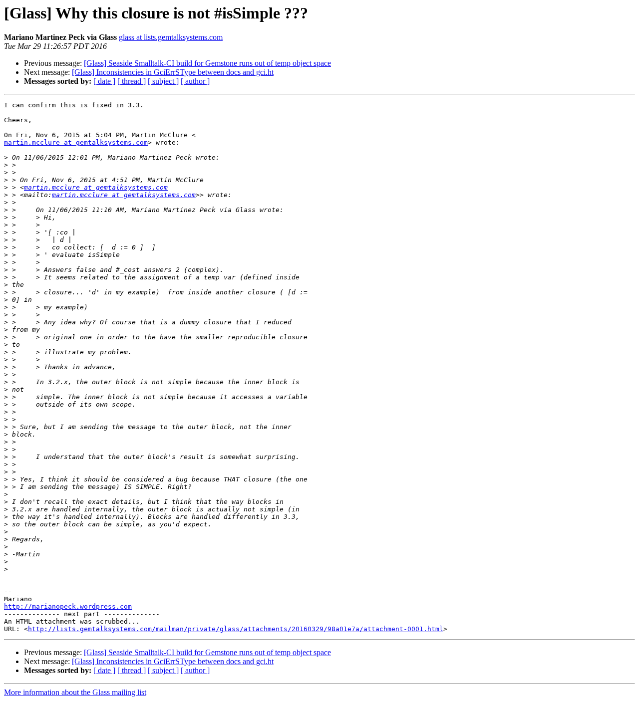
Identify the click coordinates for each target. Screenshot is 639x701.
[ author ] (195, 81)
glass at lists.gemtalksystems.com (171, 37)
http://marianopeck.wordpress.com (68, 606)
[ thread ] (131, 81)
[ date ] (104, 81)
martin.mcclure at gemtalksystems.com (76, 142)
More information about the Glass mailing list (75, 692)
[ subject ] (163, 81)
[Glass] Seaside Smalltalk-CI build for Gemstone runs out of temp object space (207, 63)
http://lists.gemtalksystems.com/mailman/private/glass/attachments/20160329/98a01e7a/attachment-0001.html (235, 629)
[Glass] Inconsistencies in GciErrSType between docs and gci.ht (173, 72)
